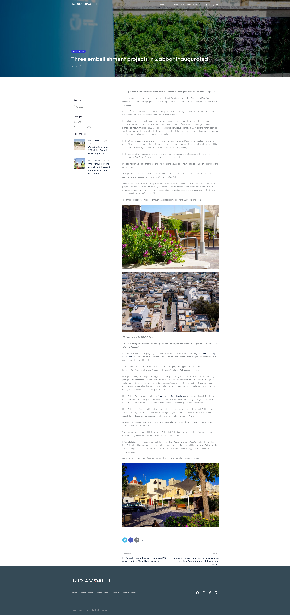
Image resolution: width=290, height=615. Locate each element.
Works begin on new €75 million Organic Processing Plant (98, 150)
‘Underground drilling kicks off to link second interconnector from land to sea (99, 168)
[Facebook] (206, 4)
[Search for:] (92, 107)
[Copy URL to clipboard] (142, 540)
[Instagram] (210, 4)
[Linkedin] (217, 4)
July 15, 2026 (106, 160)
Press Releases (78, 51)
